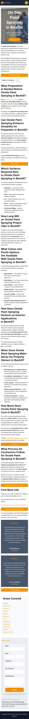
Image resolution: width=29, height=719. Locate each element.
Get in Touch (14, 164)
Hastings (3, 505)
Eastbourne (18, 505)
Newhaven (6, 616)
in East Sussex (17, 438)
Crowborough (7, 621)
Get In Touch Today (14, 75)
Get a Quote (13, 39)
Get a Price (14, 444)
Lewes (5, 619)
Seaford (5, 611)
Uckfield (5, 613)
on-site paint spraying (11, 99)
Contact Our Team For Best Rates (14, 485)
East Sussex (10, 505)
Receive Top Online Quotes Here (14, 509)
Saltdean (5, 629)
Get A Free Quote (14, 590)
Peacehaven (6, 624)
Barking (24, 505)
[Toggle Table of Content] (16, 80)
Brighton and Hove (8, 632)
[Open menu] (26, 2)
